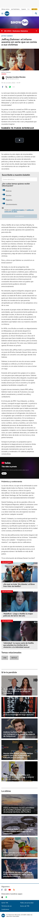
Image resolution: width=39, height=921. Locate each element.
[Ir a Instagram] (6, 890)
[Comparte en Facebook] (2, 87)
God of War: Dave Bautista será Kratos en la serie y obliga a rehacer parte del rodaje (18, 777)
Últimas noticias (5, 9)
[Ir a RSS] (14, 890)
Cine (4, 658)
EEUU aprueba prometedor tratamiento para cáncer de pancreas (19, 854)
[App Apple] (2, 897)
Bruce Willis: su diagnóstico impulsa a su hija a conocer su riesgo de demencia (19, 691)
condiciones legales (17, 210)
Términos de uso (6, 906)
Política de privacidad (26, 903)
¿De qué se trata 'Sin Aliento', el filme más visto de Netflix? (19, 585)
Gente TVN (4, 903)
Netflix (14, 658)
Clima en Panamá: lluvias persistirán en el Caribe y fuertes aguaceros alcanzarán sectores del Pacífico (18, 810)
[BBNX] (3, 915)
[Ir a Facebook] (2, 890)
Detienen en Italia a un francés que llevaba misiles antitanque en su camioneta (18, 831)
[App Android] (6, 897)
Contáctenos (5, 909)
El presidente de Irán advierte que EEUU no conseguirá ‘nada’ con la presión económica (17, 874)
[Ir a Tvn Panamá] (19, 13)
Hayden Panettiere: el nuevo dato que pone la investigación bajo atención (19, 714)
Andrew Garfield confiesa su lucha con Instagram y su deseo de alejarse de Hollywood (19, 734)
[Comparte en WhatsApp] (10, 87)
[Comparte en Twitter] (6, 87)
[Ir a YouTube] (10, 890)
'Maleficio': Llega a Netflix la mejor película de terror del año (18, 615)
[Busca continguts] (36, 13)
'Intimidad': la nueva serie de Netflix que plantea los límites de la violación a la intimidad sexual (18, 645)
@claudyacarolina (13, 79)
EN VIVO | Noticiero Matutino (16, 31)
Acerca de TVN (24, 906)
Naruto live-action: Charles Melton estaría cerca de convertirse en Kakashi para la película (18, 755)
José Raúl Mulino (15, 9)
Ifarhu (29, 9)
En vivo (35, 9)
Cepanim (23, 9)
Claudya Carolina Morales (15, 77)
